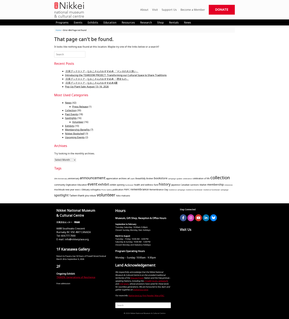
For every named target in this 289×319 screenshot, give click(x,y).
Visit (155, 9)
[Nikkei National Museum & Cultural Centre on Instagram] (190, 217)
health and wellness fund (146, 184)
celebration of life (201, 178)
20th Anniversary (60, 179)
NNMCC (78, 190)
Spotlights (71, 118)
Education (109, 22)
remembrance (139, 189)
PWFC (127, 189)
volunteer (106, 195)
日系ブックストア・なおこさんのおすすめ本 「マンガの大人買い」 (101, 71)
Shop (160, 22)
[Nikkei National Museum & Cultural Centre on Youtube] (198, 217)
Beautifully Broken (144, 178)
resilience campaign (177, 190)
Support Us (169, 9)
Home (58, 30)
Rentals (174, 22)
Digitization (71, 184)
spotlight (61, 195)
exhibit (103, 184)
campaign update (175, 179)
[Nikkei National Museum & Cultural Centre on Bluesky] (213, 217)
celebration (187, 179)
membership (215, 184)
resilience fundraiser (194, 190)
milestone (228, 185)
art (128, 178)
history (165, 184)
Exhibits (93, 22)
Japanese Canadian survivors (185, 184)
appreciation (112, 178)
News (187, 22)
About (144, 9)
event (93, 184)
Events (78, 22)
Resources (128, 22)
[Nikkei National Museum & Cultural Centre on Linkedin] (206, 217)
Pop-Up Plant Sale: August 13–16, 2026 (87, 86)
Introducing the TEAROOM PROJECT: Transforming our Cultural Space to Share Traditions (116, 75)
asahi (133, 179)
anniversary (73, 178)
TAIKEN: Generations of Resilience (75, 277)
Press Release (80, 106)
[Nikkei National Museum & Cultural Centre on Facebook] (183, 217)
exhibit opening (117, 184)
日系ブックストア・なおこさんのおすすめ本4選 (91, 82)
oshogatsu (95, 189)
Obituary (85, 189)
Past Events (71, 114)
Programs (62, 22)
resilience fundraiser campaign (215, 190)
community (59, 184)
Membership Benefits (77, 129)
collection (220, 178)
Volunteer (78, 122)
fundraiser (129, 185)
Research (146, 22)
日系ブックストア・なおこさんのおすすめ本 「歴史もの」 (97, 79)
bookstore (160, 178)
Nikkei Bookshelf (75, 133)
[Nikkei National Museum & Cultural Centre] (69, 10)
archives (123, 178)
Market (203, 184)
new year (69, 189)
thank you (83, 195)
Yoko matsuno (123, 195)
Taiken (73, 195)
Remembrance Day (158, 189)
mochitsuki (59, 189)
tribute (93, 195)
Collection (70, 110)
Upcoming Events (75, 137)
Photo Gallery (106, 190)
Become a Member (192, 9)
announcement (93, 177)
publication (118, 189)
